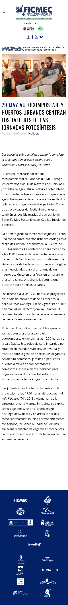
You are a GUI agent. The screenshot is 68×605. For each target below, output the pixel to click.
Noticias (16, 47)
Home (5, 47)
